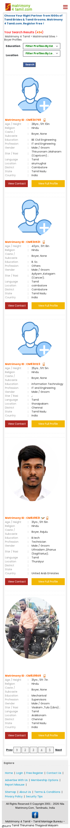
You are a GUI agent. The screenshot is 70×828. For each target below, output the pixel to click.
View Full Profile (48, 183)
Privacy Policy (14, 796)
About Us (25, 792)
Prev (9, 750)
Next (58, 750)
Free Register (34, 773)
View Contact (16, 183)
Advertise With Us (16, 780)
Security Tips (34, 796)
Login (19, 773)
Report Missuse (14, 784)
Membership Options (44, 780)
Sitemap (10, 792)
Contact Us (53, 773)
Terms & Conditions (47, 792)
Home (9, 773)
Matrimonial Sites (44, 36)
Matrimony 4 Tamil (17, 36)
